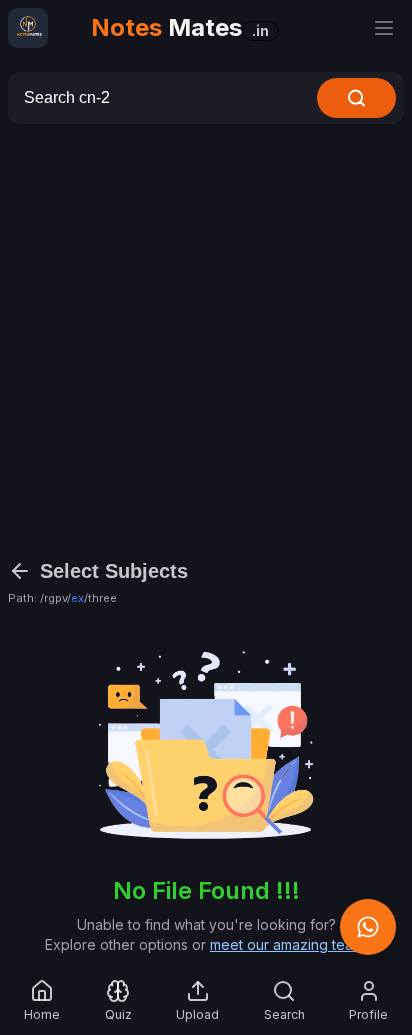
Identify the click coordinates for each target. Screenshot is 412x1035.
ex (77, 598)
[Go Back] (20, 571)
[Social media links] (368, 927)
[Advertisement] (206, 340)
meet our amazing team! (288, 944)
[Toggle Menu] (384, 28)
